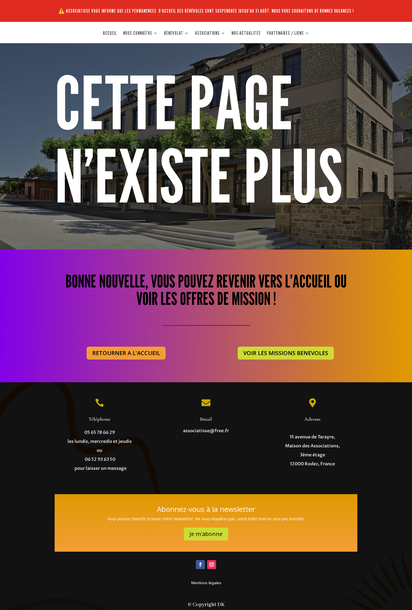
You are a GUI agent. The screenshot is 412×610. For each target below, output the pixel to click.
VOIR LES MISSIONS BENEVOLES (285, 353)
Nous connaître (137, 33)
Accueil (110, 33)
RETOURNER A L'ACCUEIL (126, 353)
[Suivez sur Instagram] (211, 564)
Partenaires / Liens (285, 33)
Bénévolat (173, 33)
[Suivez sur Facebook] (200, 564)
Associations (207, 33)
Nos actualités (246, 33)
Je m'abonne (206, 534)
